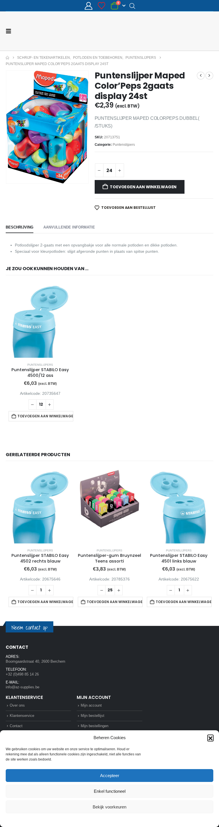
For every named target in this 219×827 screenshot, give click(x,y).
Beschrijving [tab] (19, 227)
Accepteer (109, 775)
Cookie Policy (96, 820)
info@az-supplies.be (22, 687)
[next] (209, 76)
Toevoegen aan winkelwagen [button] (45, 416)
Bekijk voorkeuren (109, 806)
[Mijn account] (88, 6)
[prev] (201, 76)
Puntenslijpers (124, 145)
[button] (210, 738)
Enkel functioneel (109, 791)
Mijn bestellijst (92, 715)
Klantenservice (22, 715)
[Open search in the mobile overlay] (132, 5)
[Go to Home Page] (7, 57)
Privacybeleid (120, 820)
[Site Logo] (192, 31)
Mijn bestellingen (94, 726)
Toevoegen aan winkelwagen (143, 187)
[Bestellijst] (101, 5)
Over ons (17, 705)
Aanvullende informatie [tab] (69, 227)
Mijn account (91, 705)
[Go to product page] (40, 320)
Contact (16, 726)
